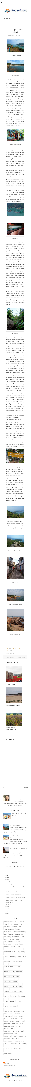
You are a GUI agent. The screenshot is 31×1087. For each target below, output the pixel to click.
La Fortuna (12, 988)
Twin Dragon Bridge (19, 1041)
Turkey (17, 1038)
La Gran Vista (20, 988)
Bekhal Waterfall (16, 936)
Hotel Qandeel (16, 976)
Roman (11, 1013)
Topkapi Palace (7, 1036)
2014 (6, 877)
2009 (6, 913)
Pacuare (6, 1001)
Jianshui (6, 986)
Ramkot (16, 1008)
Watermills (15, 1046)
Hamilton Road (19, 971)
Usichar (24, 1043)
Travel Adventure (22, 1036)
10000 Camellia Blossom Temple (11, 921)
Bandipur (11, 934)
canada (22, 944)
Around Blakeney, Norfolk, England (13, 706)
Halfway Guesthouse (9, 971)
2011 (6, 909)
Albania (6, 924)
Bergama (6, 939)
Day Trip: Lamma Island (15, 825)
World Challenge (8, 1048)
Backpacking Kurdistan (19, 931)
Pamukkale (12, 1001)
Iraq (17, 978)
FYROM (5, 964)
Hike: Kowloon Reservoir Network (13, 891)
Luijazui (23, 993)
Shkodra (12, 1021)
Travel (14, 1036)
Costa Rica (20, 949)
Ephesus (24, 956)
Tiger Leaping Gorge (8, 1033)
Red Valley (24, 1011)
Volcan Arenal (7, 1046)
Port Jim (6, 1006)
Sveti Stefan (18, 1026)
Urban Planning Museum (14, 1043)
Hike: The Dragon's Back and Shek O (14, 894)
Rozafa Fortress (8, 1016)
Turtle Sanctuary (8, 1041)
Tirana (16, 1033)
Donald (13, 954)
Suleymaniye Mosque (9, 1026)
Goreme (16, 969)
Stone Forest (15, 1023)
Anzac (22, 924)
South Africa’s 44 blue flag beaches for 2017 (19, 814)
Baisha (5, 934)
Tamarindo (6, 1028)
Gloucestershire (8, 969)
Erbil (5, 959)
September (8, 902)
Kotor (20, 986)
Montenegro (14, 996)
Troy (13, 1038)
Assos (20, 926)
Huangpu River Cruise (9, 978)
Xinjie (15, 1048)
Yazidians (6, 1051)
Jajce (20, 983)
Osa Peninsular (22, 998)
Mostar (6, 998)
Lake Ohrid (6, 991)
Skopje (22, 1021)
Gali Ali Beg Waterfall (9, 966)
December (8, 882)
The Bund (13, 1028)
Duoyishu (19, 954)
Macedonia (6, 996)
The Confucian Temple (9, 1031)
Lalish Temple (14, 991)
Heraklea (6, 973)
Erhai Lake (11, 959)
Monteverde (22, 996)
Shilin (22, 1018)
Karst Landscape (13, 986)
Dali (18, 951)
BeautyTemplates (20, 1083)
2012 (6, 906)
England (19, 956)
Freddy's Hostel (7, 961)
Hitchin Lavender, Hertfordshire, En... (11, 728)
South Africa (7, 1023)
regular (15, 26)
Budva (16, 944)
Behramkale (7, 936)
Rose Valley (17, 1013)
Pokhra (20, 1003)
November (8, 884)
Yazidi (20, 1048)
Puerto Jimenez (13, 1006)
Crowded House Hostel (9, 951)
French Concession (17, 961)
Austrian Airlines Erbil (9, 929)
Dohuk (22, 951)
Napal (11, 998)
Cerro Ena (13, 946)
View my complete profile (9, 1065)
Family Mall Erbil (19, 959)
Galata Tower (12, 964)
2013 (6, 879)
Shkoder (6, 1021)
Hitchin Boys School (21, 973)
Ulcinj (5, 1043)
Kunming (6, 988)
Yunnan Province (8, 1053)
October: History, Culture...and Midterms (15, 900)
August (7, 904)
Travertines (7, 1038)
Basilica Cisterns (19, 934)
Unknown (11, 35)
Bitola (17, 939)
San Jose (15, 1016)
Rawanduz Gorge (8, 1011)
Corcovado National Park (10, 949)
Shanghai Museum (15, 1018)
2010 (6, 911)
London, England (10, 684)
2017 (6, 875)
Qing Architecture (8, 1008)
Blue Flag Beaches (8, 941)
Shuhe (17, 1021)
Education (12, 956)
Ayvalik (17, 929)
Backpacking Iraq (8, 931)
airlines (22, 921)
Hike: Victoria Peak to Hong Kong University (15, 897)
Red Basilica (16, 1011)
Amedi (11, 924)
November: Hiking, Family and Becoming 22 (15, 886)
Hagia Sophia (22, 969)
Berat (23, 936)
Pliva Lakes (14, 1003)
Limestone (6, 993)
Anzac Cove (6, 926)
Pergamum (19, 1001)
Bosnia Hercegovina (8, 944)
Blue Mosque (17, 941)
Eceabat (6, 956)
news (15, 998)
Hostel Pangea (7, 976)
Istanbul (15, 981)
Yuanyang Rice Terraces (15, 1051)
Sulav (21, 1023)
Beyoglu (12, 939)
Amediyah (16, 924)
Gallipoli (18, 966)
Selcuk (20, 1016)
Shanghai (6, 1018)
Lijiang (20, 991)
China (19, 946)
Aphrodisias (14, 926)
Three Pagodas (19, 1031)
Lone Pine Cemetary (15, 993)
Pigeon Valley (7, 1003)
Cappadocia (6, 946)
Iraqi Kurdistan (7, 981)
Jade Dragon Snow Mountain (10, 983)
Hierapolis (12, 973)
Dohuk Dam (6, 954)
